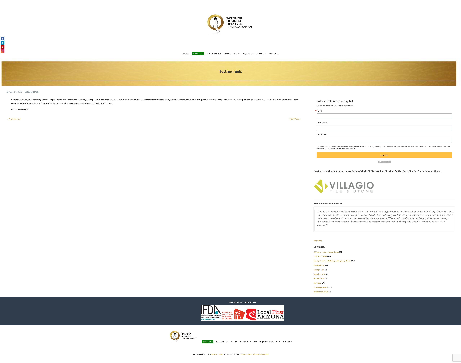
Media (227, 53)
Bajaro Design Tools (254, 53)
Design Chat (319, 272)
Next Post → (295, 119)
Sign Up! (384, 155)
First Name (322, 123)
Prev (320, 247)
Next (316, 247)
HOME (185, 53)
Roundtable (319, 285)
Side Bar (317, 289)
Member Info (319, 281)
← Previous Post (13, 119)
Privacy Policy (246, 361)
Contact (274, 53)
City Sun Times (320, 263)
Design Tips (319, 276)
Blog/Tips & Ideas (248, 348)
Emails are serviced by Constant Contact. (343, 148)
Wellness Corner (321, 298)
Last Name (321, 134)
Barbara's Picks (32, 91)
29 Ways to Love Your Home (326, 259)
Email (319, 111)
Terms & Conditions (261, 361)
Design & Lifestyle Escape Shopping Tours (332, 267)
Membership (214, 53)
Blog (237, 53)
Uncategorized (320, 294)
